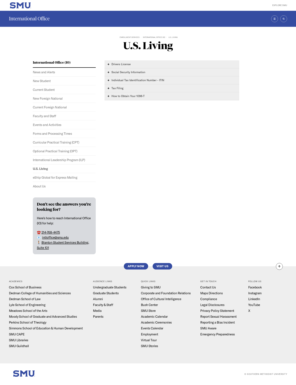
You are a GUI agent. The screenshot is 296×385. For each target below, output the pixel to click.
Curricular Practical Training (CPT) (56, 142)
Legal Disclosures (212, 305)
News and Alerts (44, 72)
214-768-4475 (50, 232)
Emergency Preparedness (217, 334)
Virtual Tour (149, 340)
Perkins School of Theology (27, 322)
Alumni (98, 299)
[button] (279, 266)
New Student (42, 81)
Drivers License (121, 64)
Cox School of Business (25, 287)
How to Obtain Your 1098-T (128, 96)
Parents (98, 316)
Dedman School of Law (25, 299)
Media (97, 311)
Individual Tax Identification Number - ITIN (137, 80)
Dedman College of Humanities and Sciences (40, 293)
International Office (29, 19)
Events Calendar (152, 328)
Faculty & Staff (103, 305)
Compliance (208, 299)
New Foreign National (48, 98)
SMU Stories (149, 346)
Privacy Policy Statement (217, 311)
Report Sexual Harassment (218, 316)
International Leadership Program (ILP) (59, 160)
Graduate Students (106, 293)
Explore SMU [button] (279, 5)
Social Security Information (128, 72)
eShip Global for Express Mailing (55, 177)
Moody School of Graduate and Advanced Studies (43, 316)
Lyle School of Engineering (27, 305)
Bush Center (149, 305)
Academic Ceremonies (156, 322)
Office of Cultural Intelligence (161, 299)
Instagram (255, 293)
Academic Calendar (154, 316)
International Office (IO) (154, 37)
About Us (39, 186)
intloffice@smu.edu (55, 237)
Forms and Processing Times (52, 134)
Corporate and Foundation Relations (166, 293)
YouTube (254, 305)
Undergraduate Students (109, 287)
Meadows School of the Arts (28, 311)
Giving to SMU (151, 287)
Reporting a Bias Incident (217, 322)
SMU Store (148, 311)
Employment (149, 334)
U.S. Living (40, 169)
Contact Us (208, 287)
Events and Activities (47, 125)
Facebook (255, 287)
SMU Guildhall (19, 346)
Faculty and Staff (44, 116)
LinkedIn (254, 299)
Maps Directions (211, 293)
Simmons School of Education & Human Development (46, 328)
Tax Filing (117, 88)
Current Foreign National (50, 107)
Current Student (44, 90)
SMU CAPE (17, 334)
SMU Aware (208, 328)
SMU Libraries (18, 340)
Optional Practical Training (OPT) (55, 151)
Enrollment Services (130, 37)
